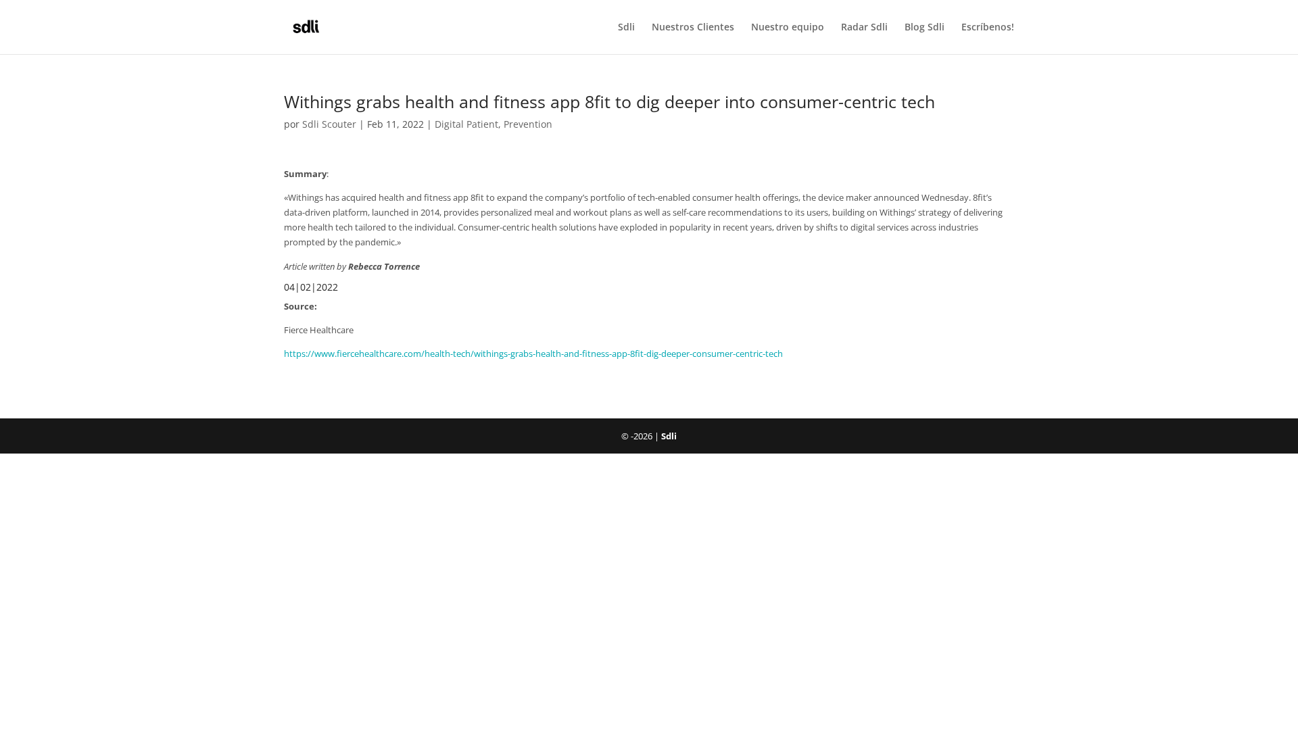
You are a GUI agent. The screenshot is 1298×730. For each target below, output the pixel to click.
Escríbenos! (987, 27)
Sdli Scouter (329, 124)
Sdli (626, 27)
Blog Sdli (924, 27)
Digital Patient (466, 124)
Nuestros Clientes (693, 27)
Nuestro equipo (787, 27)
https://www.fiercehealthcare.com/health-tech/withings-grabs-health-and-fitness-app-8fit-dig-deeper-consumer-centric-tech (533, 353)
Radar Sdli (864, 27)
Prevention (528, 124)
